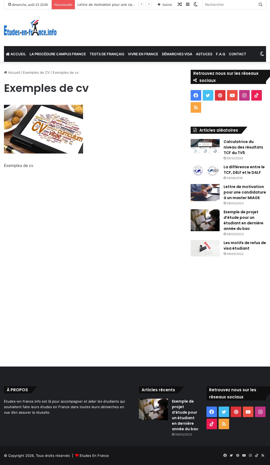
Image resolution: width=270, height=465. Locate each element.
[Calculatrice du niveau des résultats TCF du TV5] (205, 146)
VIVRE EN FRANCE (143, 54)
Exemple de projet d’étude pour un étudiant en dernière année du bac (243, 220)
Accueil (13, 72)
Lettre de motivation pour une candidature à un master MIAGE (129, 4)
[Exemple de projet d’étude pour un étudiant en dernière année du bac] (205, 220)
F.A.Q (220, 54)
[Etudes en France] (30, 28)
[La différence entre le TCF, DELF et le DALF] (205, 170)
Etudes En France (94, 455)
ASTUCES (204, 54)
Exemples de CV (36, 72)
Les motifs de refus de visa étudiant (245, 245)
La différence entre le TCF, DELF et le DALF (244, 169)
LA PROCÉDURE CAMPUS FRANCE (58, 54)
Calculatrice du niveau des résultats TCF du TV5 (243, 147)
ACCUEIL (18, 54)
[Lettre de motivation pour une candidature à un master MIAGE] (205, 192)
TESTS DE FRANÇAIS (107, 54)
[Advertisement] (91, 227)
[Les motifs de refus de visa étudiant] (205, 248)
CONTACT (237, 54)
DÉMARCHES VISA (177, 54)
